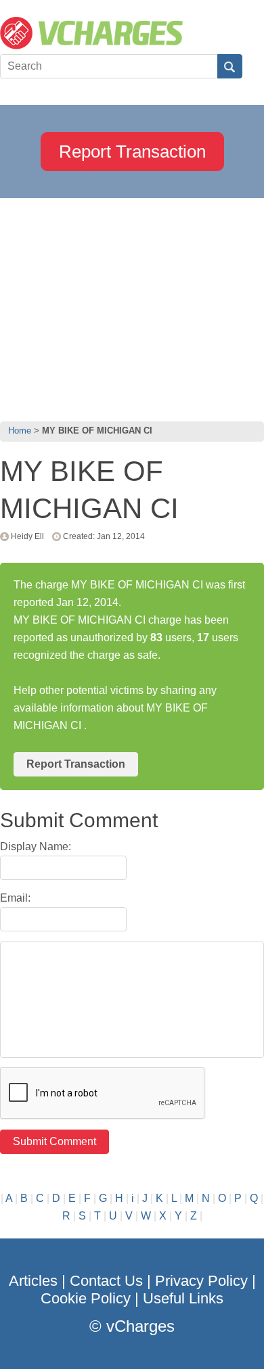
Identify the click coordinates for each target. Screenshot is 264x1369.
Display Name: (35, 846)
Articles (33, 1280)
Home (19, 430)
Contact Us (106, 1280)
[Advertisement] (132, 306)
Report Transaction (132, 151)
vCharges (140, 1326)
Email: (15, 898)
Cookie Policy (86, 1298)
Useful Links (183, 1298)
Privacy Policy (201, 1280)
